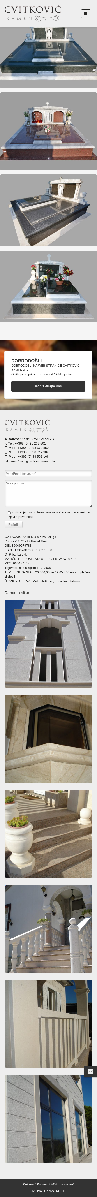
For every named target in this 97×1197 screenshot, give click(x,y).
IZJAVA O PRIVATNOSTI (48, 1191)
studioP (69, 1184)
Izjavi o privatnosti (20, 517)
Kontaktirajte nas (48, 386)
